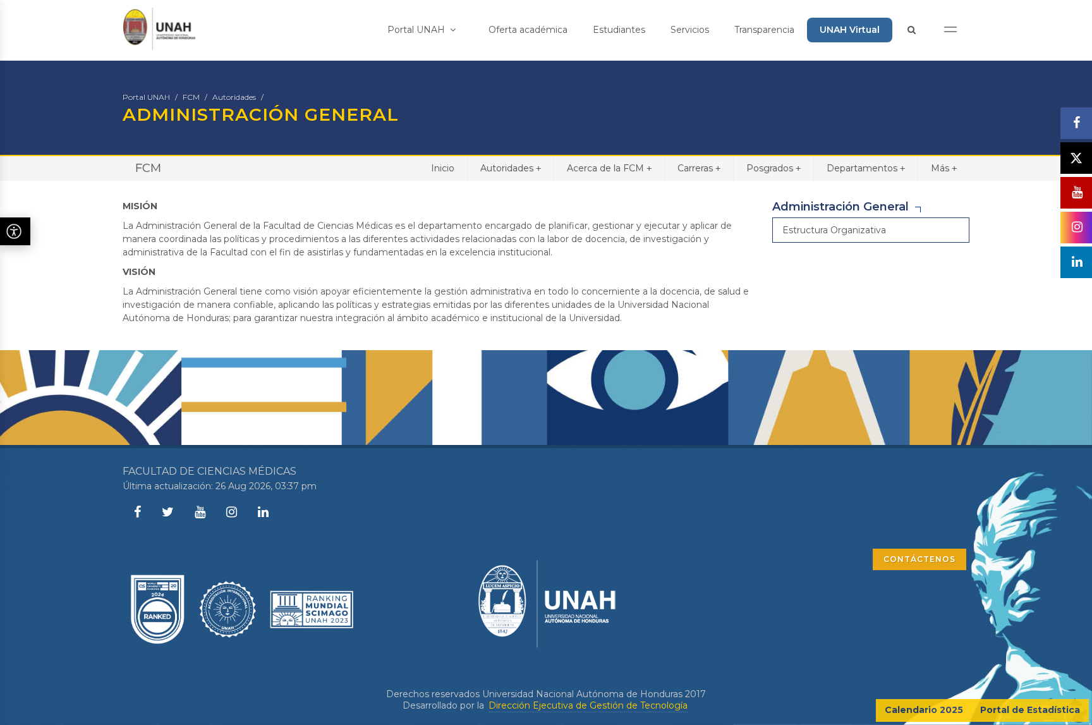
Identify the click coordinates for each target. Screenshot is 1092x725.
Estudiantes (619, 29)
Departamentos (866, 168)
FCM (191, 97)
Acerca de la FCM (609, 168)
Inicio (442, 168)
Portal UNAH (417, 29)
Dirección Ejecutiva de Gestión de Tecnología (588, 705)
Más (944, 168)
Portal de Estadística (1030, 710)
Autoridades (234, 97)
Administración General (840, 207)
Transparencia (764, 29)
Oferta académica (527, 29)
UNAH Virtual (850, 29)
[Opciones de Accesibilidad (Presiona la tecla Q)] (15, 231)
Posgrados (773, 168)
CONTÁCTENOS (919, 559)
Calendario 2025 (924, 710)
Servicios (689, 29)
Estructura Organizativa (834, 230)
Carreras (698, 168)
